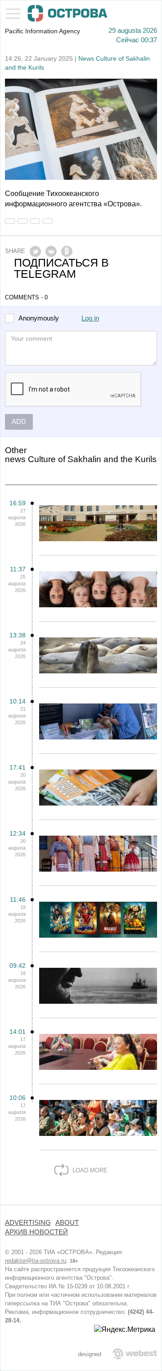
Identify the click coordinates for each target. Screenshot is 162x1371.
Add (19, 421)
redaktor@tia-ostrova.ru (35, 1260)
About (67, 1222)
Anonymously (38, 318)
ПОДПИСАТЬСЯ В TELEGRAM (61, 268)
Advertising (28, 1222)
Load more (89, 1170)
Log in (90, 318)
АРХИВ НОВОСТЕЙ (36, 1232)
